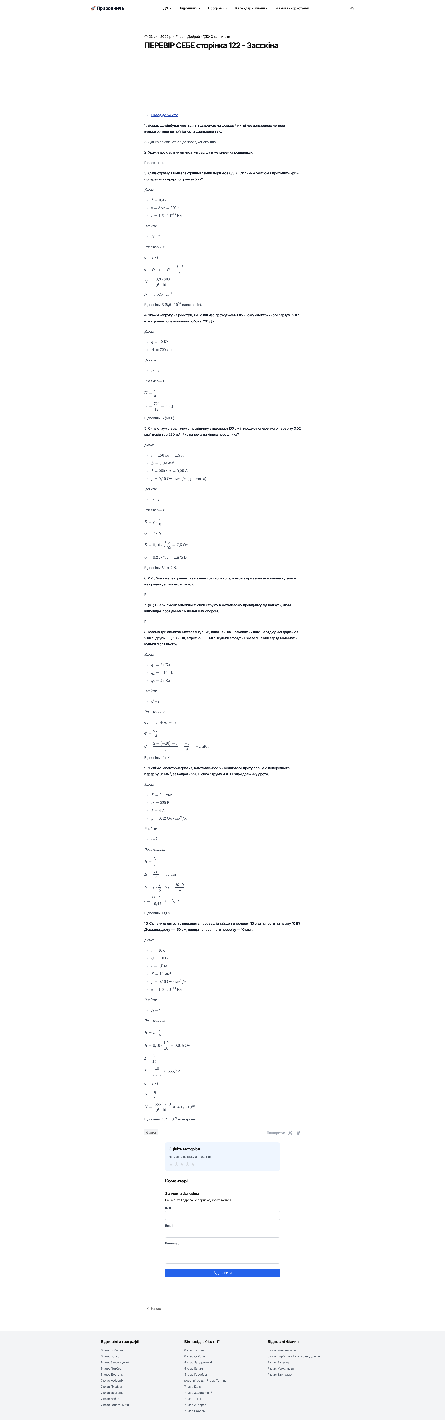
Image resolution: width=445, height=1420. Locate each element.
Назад (156, 1308)
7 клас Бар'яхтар (280, 1374)
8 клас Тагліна (194, 1350)
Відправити (222, 1273)
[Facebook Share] (298, 1132)
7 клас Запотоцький (115, 1405)
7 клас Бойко (110, 1399)
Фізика (151, 1132)
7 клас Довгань (112, 1392)
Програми (216, 8)
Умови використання (292, 8)
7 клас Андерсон (196, 1405)
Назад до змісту (164, 115)
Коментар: (172, 1243)
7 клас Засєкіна (279, 1362)
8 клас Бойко (110, 1356)
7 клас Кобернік (112, 1380)
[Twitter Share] (290, 1132)
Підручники (188, 8)
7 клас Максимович (282, 1368)
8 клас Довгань (112, 1374)
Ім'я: (168, 1208)
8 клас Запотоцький (115, 1362)
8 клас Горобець (196, 1374)
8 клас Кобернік (112, 1350)
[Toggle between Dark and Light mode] (352, 8)
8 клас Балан (193, 1368)
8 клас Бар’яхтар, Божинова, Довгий (294, 1356)
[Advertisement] (222, 81)
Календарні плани (250, 8)
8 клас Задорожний (198, 1362)
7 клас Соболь (194, 1411)
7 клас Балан (193, 1386)
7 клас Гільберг (112, 1386)
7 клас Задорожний (198, 1392)
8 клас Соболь (194, 1356)
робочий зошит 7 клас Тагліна (205, 1380)
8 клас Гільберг (112, 1368)
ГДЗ (165, 8)
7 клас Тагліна (194, 1399)
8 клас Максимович (282, 1350)
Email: (169, 1225)
